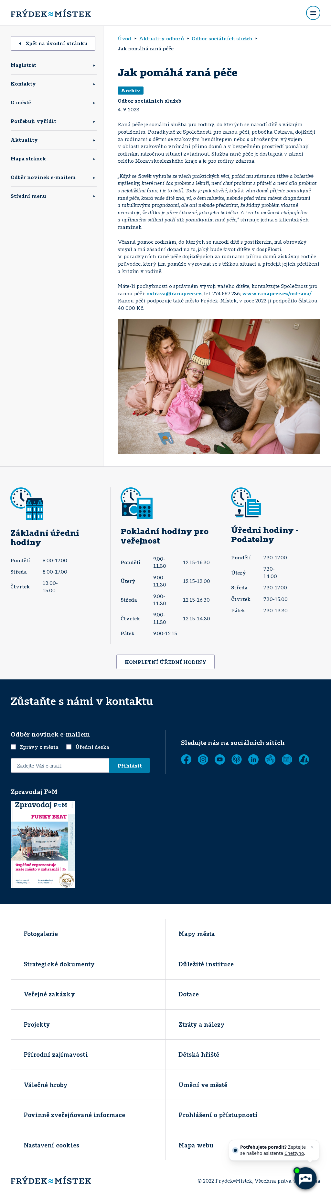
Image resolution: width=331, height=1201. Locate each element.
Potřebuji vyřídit (33, 121)
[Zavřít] (312, 1147)
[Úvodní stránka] (51, 13)
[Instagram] (203, 759)
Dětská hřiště (198, 1054)
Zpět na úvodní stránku (57, 43)
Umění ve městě (202, 1084)
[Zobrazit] (287, 759)
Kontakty (23, 84)
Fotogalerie (41, 933)
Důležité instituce (206, 964)
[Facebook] (186, 759)
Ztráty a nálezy (201, 1024)
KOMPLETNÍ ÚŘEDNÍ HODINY (166, 662)
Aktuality (24, 140)
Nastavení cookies (51, 1145)
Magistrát (23, 65)
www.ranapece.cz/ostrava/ (277, 293)
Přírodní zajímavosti (56, 1054)
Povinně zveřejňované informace (74, 1114)
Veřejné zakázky (49, 994)
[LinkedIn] (253, 759)
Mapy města (196, 933)
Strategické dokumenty (59, 964)
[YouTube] (220, 759)
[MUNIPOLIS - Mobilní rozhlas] (236, 759)
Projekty (37, 1024)
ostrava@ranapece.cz (174, 293)
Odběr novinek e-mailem (43, 177)
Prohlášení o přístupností (218, 1114)
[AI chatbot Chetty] (305, 1178)
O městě (21, 102)
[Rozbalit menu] (313, 13)
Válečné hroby (46, 1084)
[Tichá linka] (270, 759)
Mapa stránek (28, 158)
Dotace (188, 994)
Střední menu (28, 196)
